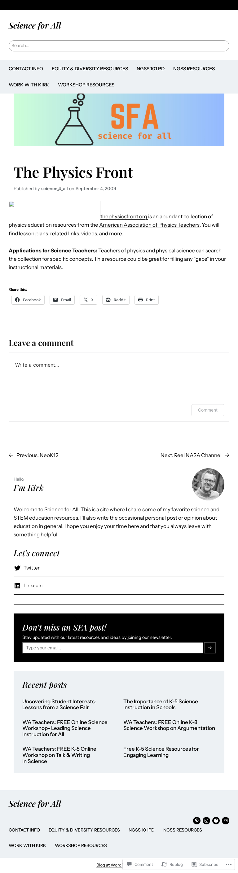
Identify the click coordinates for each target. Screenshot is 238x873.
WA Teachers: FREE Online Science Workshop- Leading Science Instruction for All (65, 728)
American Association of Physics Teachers (149, 225)
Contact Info (26, 69)
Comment (208, 409)
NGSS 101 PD (151, 69)
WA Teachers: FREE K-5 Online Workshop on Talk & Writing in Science (59, 755)
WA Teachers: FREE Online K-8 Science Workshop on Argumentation (169, 725)
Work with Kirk (29, 85)
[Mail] (225, 820)
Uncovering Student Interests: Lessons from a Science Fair (59, 705)
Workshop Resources (86, 85)
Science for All (35, 25)
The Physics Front (73, 172)
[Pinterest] (197, 820)
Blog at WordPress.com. (119, 864)
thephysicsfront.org (124, 216)
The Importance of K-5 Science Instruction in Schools (160, 705)
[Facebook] (216, 820)
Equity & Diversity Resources (90, 69)
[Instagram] (206, 820)
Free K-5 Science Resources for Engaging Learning (161, 752)
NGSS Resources (194, 69)
